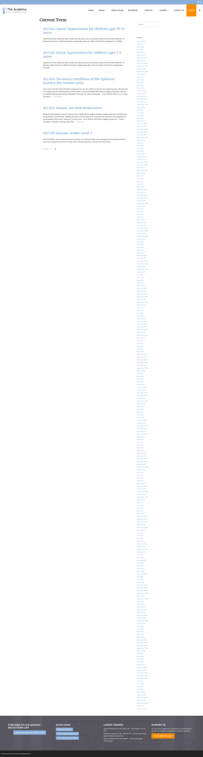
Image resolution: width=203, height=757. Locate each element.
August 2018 (141, 305)
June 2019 (140, 277)
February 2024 (142, 124)
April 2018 (140, 316)
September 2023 (142, 137)
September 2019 (142, 269)
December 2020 (142, 228)
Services (148, 10)
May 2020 (140, 247)
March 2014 (141, 450)
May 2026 (140, 49)
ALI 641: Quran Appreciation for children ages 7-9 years (82, 54)
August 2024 (141, 107)
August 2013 (141, 470)
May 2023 (140, 148)
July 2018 (140, 308)
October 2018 (141, 299)
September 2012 (142, 497)
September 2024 (142, 104)
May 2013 (140, 478)
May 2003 (140, 659)
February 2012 (142, 516)
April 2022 (140, 184)
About (91, 10)
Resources (133, 10)
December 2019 (142, 261)
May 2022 (140, 181)
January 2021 (141, 225)
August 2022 (141, 173)
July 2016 (140, 373)
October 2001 (141, 700)
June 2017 (140, 343)
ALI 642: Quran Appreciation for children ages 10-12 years (84, 31)
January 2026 (141, 60)
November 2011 (142, 522)
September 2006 (142, 593)
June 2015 (140, 409)
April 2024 (140, 118)
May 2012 (140, 508)
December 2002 (142, 673)
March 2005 (141, 607)
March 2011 (141, 541)
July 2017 (140, 340)
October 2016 (141, 365)
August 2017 (141, 338)
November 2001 (142, 697)
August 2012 (141, 500)
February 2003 (142, 667)
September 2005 (142, 599)
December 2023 (142, 129)
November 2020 (142, 231)
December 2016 (142, 360)
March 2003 (141, 664)
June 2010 (140, 557)
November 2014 (142, 428)
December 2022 (142, 162)
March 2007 (141, 582)
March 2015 (141, 417)
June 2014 (140, 442)
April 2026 (140, 52)
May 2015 (140, 412)
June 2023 (140, 146)
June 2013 (140, 475)
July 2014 (140, 439)
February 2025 (142, 91)
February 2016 (142, 387)
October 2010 (141, 552)
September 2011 (142, 527)
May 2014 (140, 445)
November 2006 (142, 590)
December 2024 (142, 96)
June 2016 (140, 376)
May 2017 (140, 346)
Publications (117, 10)
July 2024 (140, 110)
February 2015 (142, 420)
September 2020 (142, 236)
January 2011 (141, 546)
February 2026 (142, 58)
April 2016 (140, 382)
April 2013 (140, 481)
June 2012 (140, 505)
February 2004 (142, 640)
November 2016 (142, 362)
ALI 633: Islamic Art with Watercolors (72, 108)
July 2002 (140, 681)
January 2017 (141, 357)
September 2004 (142, 621)
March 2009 (141, 571)
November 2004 (142, 615)
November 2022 (142, 165)
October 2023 (141, 135)
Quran (101, 10)
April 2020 (140, 250)
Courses (163, 10)
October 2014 (141, 431)
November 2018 (142, 297)
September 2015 (142, 401)
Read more (57, 97)
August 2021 (141, 206)
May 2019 (140, 280)
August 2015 (141, 404)
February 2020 (142, 255)
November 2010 (142, 549)
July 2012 (140, 502)
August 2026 (141, 41)
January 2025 (141, 93)
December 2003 (142, 642)
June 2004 (140, 629)
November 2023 (142, 132)
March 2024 (141, 121)
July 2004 (140, 626)
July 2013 (140, 472)
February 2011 (142, 544)
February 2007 (142, 585)
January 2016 (141, 390)
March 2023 (141, 154)
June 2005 (140, 601)
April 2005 (140, 604)
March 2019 (141, 286)
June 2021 (140, 211)
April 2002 (140, 689)
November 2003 (142, 645)
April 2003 (140, 662)
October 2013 (141, 464)
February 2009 (142, 574)
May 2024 (140, 115)
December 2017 (142, 327)
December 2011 (142, 519)
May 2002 (140, 686)
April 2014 (140, 448)
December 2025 (142, 63)
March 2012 (141, 513)
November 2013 (142, 461)
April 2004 (140, 634)
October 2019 (141, 266)
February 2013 (142, 486)
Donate (191, 10)
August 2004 (141, 623)
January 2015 (141, 423)
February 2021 (142, 222)
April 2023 (140, 151)
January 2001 (141, 708)
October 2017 (141, 332)
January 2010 (141, 560)
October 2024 (141, 102)
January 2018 (141, 324)
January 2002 (141, 695)
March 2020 (141, 253)
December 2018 (142, 294)
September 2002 (142, 678)
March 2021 (141, 220)
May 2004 (140, 632)
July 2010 (140, 555)
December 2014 (142, 426)
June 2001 (140, 706)
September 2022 (142, 170)
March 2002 (141, 692)
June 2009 (140, 563)
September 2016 (142, 368)
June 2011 (140, 535)
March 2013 (141, 483)
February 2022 (142, 189)
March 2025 (141, 88)
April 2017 (140, 349)
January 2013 (141, 489)
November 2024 (142, 99)
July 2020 (140, 242)
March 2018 (141, 319)
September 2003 (142, 648)
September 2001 (142, 703)
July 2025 (140, 77)
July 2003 (140, 653)
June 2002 (140, 684)
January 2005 (141, 612)
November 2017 (142, 330)
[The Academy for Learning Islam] (14, 10)
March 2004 (141, 637)
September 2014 (142, 434)
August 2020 (141, 239)
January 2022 (141, 192)
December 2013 (142, 459)
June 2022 (140, 179)
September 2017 (142, 335)
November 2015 (142, 395)
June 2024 (140, 113)
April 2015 (140, 415)
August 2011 (141, 530)
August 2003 (141, 651)
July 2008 (140, 577)
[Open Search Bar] (199, 10)
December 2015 (142, 393)
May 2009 (140, 566)
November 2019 (142, 264)
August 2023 (141, 140)
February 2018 (142, 321)
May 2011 (140, 538)
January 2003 (141, 670)
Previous (44, 149)
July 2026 (140, 44)
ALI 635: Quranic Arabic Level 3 (67, 133)
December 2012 (142, 491)
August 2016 (141, 371)
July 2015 (140, 406)
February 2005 (142, 610)
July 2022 (140, 176)
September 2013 (142, 467)
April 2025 (140, 85)
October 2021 (141, 200)
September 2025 (142, 71)
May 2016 (140, 379)
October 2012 (141, 494)
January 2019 (141, 291)
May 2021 (140, 214)
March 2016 (141, 384)
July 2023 (140, 143)
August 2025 (141, 74)
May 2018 (140, 313)
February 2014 (142, 453)
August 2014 (141, 437)
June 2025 (140, 80)
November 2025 (142, 66)
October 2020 (141, 233)
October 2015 (141, 398)
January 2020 (141, 258)
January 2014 (141, 456)
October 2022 (141, 168)
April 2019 (140, 283)
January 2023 (141, 159)
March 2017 (141, 351)
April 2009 (140, 568)
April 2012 (140, 511)
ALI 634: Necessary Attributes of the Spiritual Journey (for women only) (79, 81)
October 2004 (141, 618)
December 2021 (142, 195)
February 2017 (142, 354)
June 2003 (140, 656)
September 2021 (142, 203)
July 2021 (140, 209)
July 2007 (140, 579)
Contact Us (179, 10)
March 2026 (141, 55)
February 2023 (142, 157)
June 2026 (140, 47)
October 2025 (141, 69)
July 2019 (140, 275)
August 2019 (141, 272)
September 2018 (142, 302)
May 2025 (140, 82)
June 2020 (140, 244)
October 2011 (141, 524)
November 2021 (142, 198)
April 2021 (140, 217)
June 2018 (140, 310)
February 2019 (142, 288)
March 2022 (141, 187)
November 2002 (142, 675)
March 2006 (141, 596)
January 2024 (141, 126)
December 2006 (142, 588)
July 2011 (140, 533)
